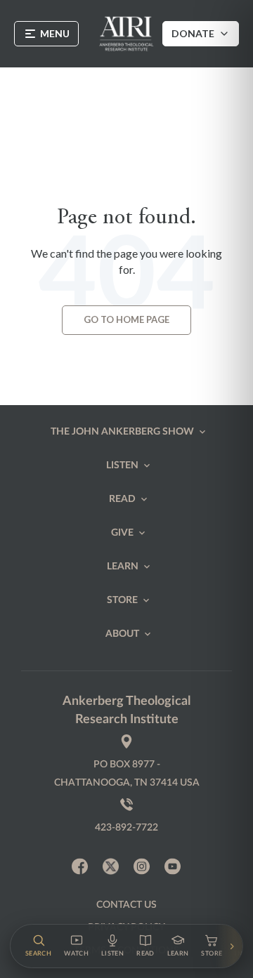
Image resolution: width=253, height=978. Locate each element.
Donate (192, 33)
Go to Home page (126, 319)
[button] (38, 946)
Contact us (126, 905)
